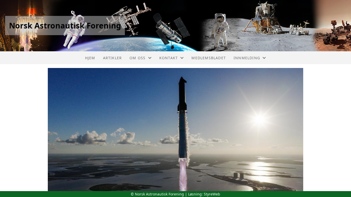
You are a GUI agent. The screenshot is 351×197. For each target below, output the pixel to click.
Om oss (137, 57)
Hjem (90, 57)
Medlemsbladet (208, 57)
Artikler (112, 57)
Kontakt (168, 57)
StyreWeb (212, 194)
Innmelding (247, 57)
